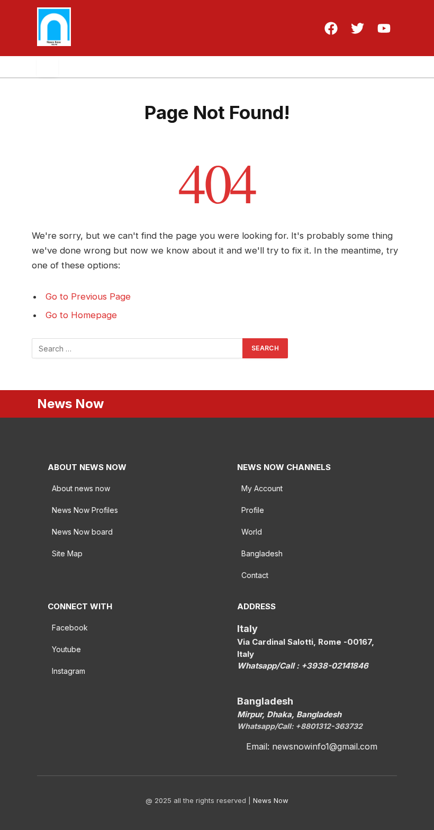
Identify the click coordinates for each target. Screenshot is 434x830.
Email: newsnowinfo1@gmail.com (311, 746)
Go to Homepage (81, 315)
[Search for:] (137, 348)
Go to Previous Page (88, 296)
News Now (270, 800)
